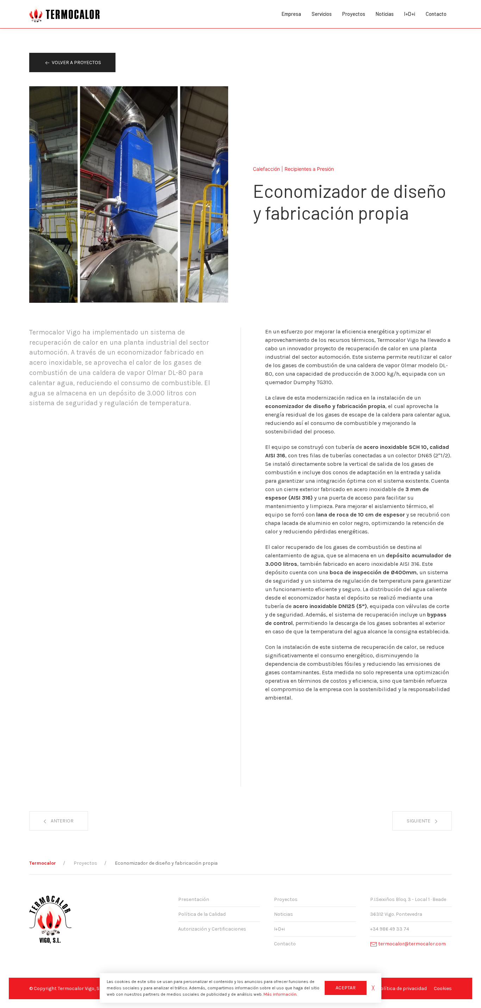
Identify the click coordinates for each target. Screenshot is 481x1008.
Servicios (322, 14)
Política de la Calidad (202, 914)
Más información (279, 994)
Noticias (385, 14)
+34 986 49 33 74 (389, 929)
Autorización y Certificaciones (212, 929)
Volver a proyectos (76, 62)
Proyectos (353, 14)
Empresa (291, 14)
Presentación (193, 899)
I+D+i (409, 14)
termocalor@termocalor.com (412, 944)
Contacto (436, 14)
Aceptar (346, 988)
